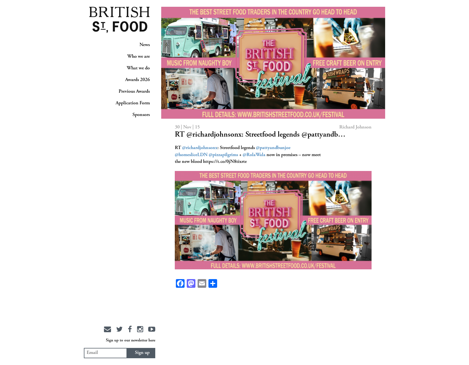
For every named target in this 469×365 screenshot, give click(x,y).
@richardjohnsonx (199, 148)
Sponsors (141, 114)
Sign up (142, 352)
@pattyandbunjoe (273, 148)
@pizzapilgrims (223, 155)
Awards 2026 (137, 79)
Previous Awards (134, 91)
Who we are (138, 56)
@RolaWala (254, 155)
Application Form (133, 103)
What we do (138, 68)
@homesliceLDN (191, 155)
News (145, 45)
